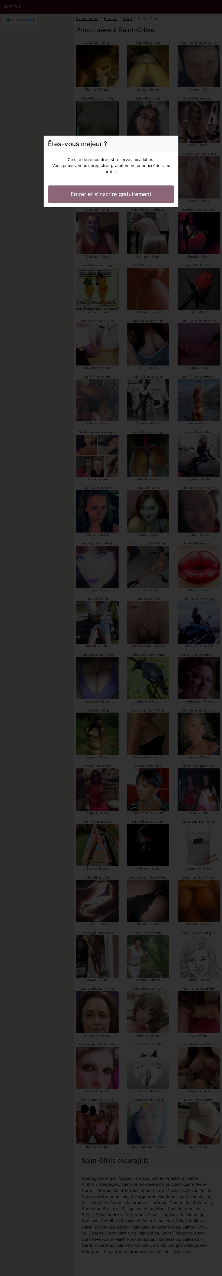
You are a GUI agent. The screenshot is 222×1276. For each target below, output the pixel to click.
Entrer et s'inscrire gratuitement (111, 194)
